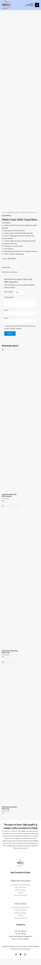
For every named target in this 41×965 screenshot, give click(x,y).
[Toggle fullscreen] (14, 960)
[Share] (8, 960)
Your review (9, 297)
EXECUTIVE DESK (20, 887)
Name (6, 310)
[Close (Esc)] (2, 960)
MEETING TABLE (20, 890)
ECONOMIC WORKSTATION (20, 885)
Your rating (9, 292)
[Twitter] (20, 954)
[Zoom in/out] (19, 960)
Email (6, 318)
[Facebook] (16, 954)
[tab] (20, 267)
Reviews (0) (5, 267)
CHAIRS (8, 212)
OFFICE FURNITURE (20, 895)
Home (3, 212)
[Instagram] (25, 954)
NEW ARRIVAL (16, 212)
